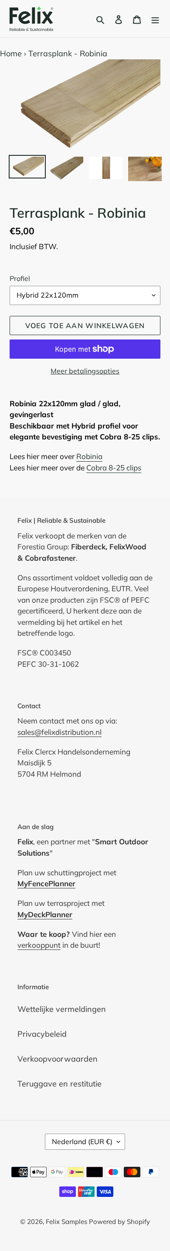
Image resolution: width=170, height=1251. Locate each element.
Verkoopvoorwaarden (57, 1059)
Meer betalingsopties (85, 371)
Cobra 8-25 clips (113, 467)
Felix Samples (67, 1221)
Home (11, 53)
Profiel (20, 278)
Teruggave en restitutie (59, 1084)
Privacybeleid (42, 1034)
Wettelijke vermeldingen (61, 1009)
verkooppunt (39, 944)
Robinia (89, 456)
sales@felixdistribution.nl (59, 732)
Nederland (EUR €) (82, 1141)
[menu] (155, 19)
